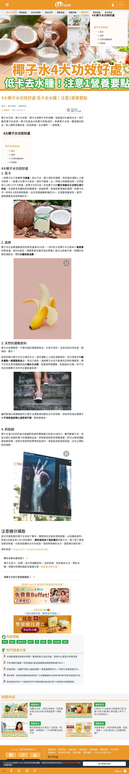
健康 (12, 641)
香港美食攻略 (64, 752)
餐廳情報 (72, 12)
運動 (65, 641)
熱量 (43, 641)
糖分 (31, 641)
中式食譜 (114, 749)
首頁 (3, 106)
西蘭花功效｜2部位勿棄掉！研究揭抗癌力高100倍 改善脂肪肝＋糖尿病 (46, 711)
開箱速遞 (23, 12)
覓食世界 (49, 12)
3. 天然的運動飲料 (16, 158)
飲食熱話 (108, 12)
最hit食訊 (12, 106)
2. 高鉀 (12, 154)
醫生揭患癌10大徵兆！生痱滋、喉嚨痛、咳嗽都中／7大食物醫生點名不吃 (46, 730)
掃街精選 (96, 12)
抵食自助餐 (36, 12)
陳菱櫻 (6, 110)
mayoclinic (19, 549)
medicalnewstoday (37, 549)
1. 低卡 (12, 151)
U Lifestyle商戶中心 (102, 752)
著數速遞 (60, 12)
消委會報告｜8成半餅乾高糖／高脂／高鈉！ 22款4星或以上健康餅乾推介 (110, 730)
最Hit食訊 (10, 12)
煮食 (5, 641)
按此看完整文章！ (50, 566)
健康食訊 (84, 12)
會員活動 (77, 752)
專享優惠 (87, 752)
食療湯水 (52, 752)
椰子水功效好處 (12, 146)
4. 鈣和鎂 (13, 162)
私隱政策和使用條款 (71, 762)
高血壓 (57, 641)
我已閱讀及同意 (104, 763)
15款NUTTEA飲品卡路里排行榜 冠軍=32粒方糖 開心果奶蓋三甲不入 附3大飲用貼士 (110, 711)
